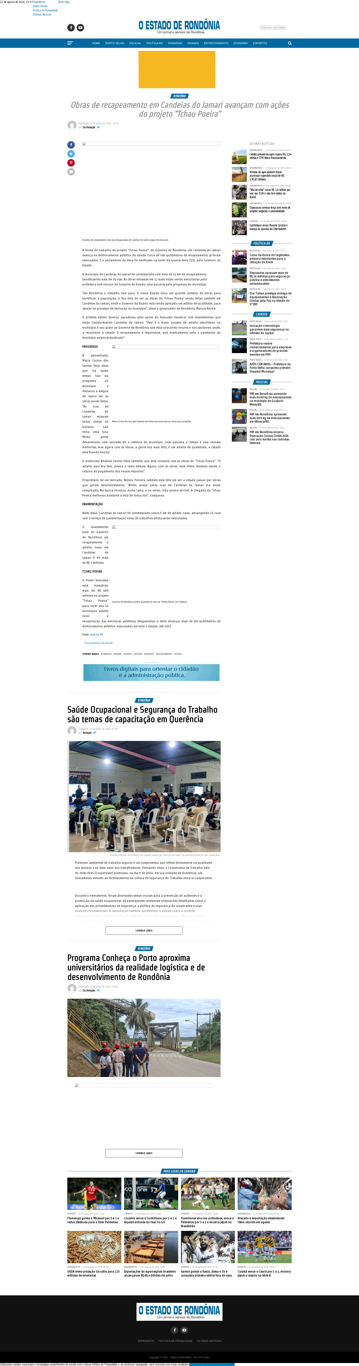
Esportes (260, 43)
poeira (138, 654)
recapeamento (164, 654)
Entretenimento (216, 43)
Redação (87, 732)
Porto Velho (114, 43)
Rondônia (175, 43)
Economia (241, 43)
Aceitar (193, 1364)
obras (128, 654)
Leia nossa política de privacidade (216, 1364)
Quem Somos (40, 6)
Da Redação (89, 127)
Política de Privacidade (45, 10)
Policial (135, 43)
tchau (179, 654)
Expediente (39, 2)
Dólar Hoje (64, 2)
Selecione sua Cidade (273, 27)
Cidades (193, 43)
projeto (150, 654)
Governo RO (96, 634)
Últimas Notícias (42, 14)
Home (96, 43)
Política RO (154, 43)
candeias (107, 654)
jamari (118, 654)
